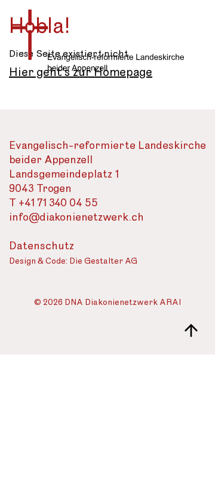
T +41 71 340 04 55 (53, 203)
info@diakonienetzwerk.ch (76, 217)
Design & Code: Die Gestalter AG (73, 261)
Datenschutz (41, 246)
